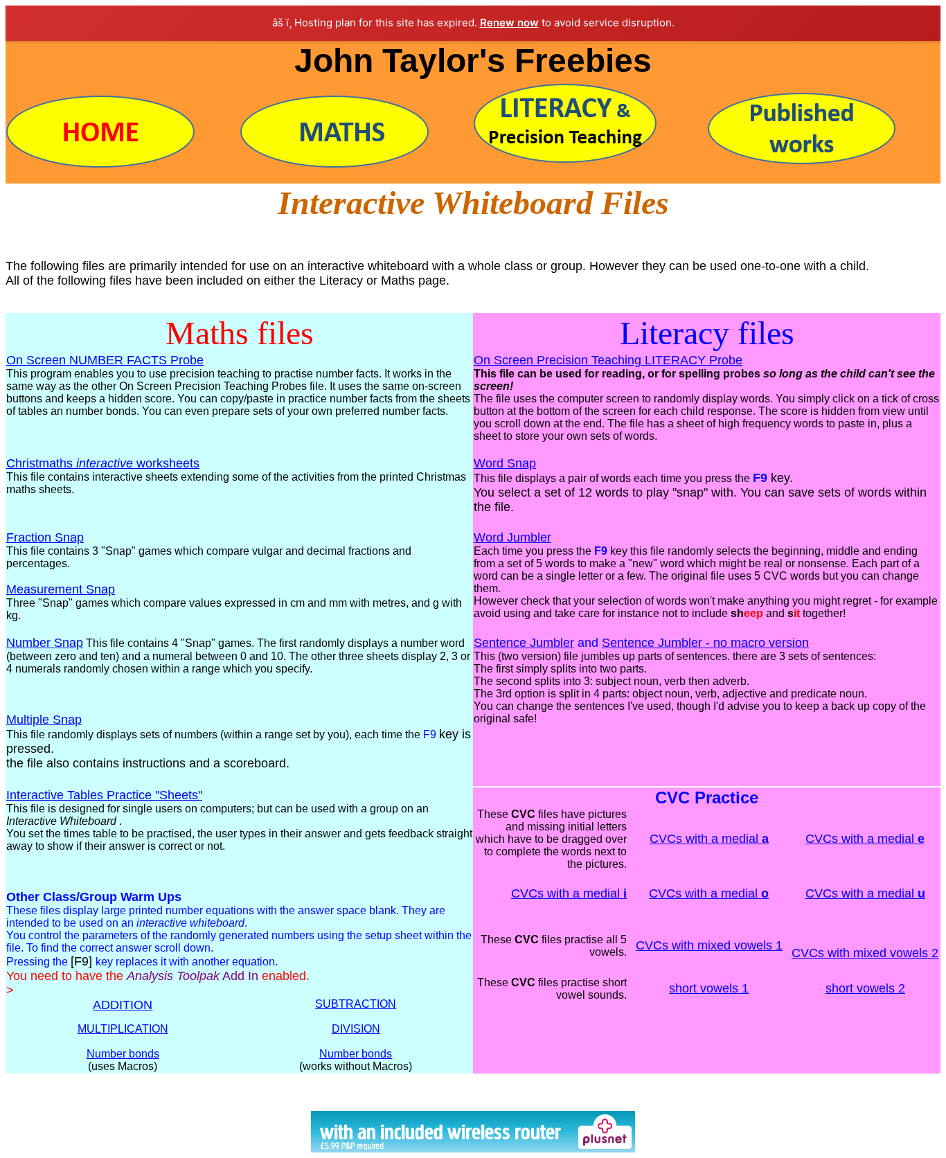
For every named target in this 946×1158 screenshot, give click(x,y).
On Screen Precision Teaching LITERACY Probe (608, 360)
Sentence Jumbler (524, 643)
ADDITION (122, 1005)
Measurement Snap (60, 589)
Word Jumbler (512, 537)
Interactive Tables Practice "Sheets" (104, 795)
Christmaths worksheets (102, 463)
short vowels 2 (865, 988)
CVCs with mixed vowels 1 (709, 945)
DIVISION (356, 1029)
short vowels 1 (709, 988)
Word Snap (505, 463)
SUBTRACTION (355, 1004)
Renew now (509, 22)
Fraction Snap (45, 537)
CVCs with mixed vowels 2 (865, 953)
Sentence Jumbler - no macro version (705, 643)
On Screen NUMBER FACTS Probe (105, 360)
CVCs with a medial (709, 839)
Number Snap (44, 643)
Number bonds (123, 1054)
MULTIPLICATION (123, 1029)
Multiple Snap (44, 720)
